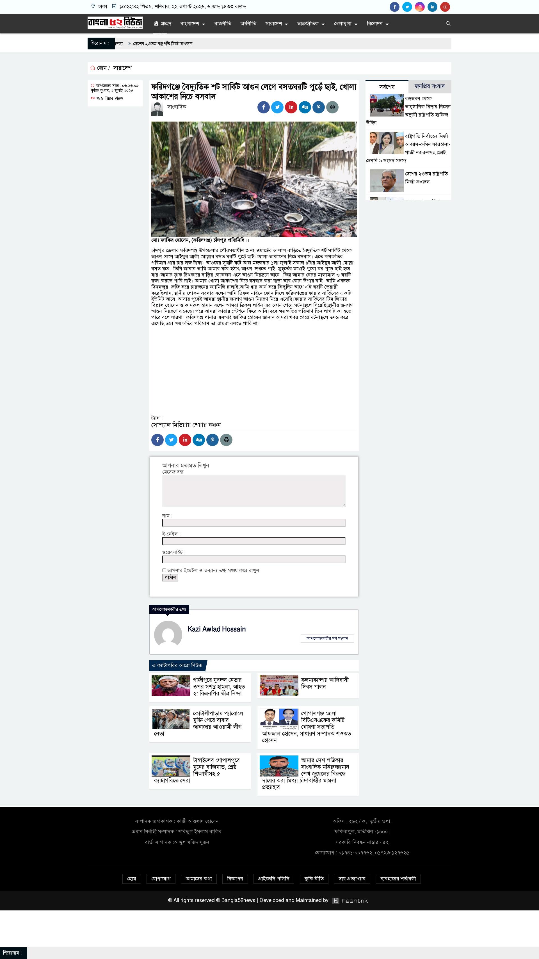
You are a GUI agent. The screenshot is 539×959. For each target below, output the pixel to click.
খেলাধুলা (342, 23)
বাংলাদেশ (190, 23)
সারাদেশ (274, 23)
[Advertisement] (254, 387)
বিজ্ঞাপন (235, 879)
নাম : (167, 516)
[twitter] (408, 7)
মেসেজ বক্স (172, 472)
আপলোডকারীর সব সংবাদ (327, 638)
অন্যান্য (160, 35)
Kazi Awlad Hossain (217, 629)
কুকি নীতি (314, 879)
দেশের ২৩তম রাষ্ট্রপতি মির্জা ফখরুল (119, 44)
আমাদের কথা (199, 879)
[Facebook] (263, 107)
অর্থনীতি (248, 23)
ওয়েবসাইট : (174, 552)
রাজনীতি (222, 23)
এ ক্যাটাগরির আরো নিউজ (177, 665)
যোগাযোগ (161, 879)
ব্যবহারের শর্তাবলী (398, 879)
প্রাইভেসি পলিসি (273, 879)
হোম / (102, 68)
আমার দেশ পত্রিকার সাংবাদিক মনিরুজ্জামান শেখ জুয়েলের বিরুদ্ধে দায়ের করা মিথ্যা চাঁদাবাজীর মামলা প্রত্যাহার (305, 774)
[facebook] (396, 7)
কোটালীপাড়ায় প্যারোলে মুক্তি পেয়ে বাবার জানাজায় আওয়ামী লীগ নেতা (198, 723)
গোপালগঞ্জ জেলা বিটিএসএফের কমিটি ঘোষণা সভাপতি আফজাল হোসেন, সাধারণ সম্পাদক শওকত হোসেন (306, 727)
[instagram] (421, 7)
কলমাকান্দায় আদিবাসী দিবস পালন (325, 683)
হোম (131, 879)
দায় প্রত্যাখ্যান (352, 879)
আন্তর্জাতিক (308, 23)
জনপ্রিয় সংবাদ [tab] (430, 86)
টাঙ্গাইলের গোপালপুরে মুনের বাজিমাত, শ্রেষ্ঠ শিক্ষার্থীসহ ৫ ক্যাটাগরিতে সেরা (197, 770)
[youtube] (445, 7)
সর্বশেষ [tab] (387, 87)
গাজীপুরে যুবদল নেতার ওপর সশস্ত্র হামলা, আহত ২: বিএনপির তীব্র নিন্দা (219, 687)
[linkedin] (434, 7)
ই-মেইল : (171, 534)
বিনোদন (375, 23)
